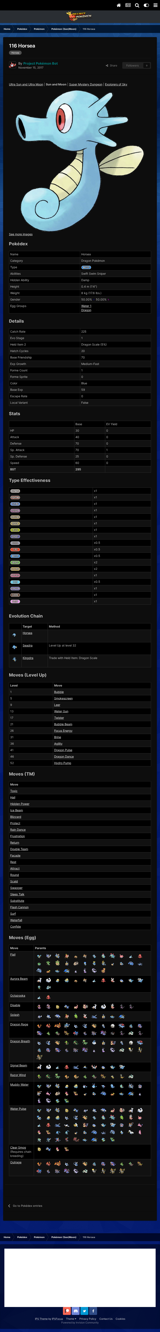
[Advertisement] (80, 1278)
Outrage (15, 1162)
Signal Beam (18, 1065)
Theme (70, 1318)
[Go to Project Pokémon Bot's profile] (12, 64)
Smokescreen (63, 698)
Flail (12, 954)
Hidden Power (19, 804)
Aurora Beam (19, 978)
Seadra (27, 645)
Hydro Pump (62, 763)
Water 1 (86, 306)
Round (14, 875)
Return (14, 842)
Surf (13, 913)
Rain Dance (18, 829)
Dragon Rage (19, 1024)
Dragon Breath (20, 1041)
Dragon (86, 310)
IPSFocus (57, 1318)
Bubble (59, 692)
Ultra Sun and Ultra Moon (26, 84)
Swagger (16, 888)
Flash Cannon (19, 907)
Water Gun (61, 711)
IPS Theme (41, 1318)
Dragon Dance (64, 756)
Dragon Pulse (63, 750)
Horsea (27, 633)
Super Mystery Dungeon (85, 84)
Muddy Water (19, 1084)
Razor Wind (18, 1075)
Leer (57, 705)
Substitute (17, 900)
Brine (57, 737)
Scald (14, 881)
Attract (15, 868)
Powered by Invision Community (80, 1322)
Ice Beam (16, 810)
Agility (58, 743)
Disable (15, 1005)
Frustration (17, 836)
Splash (14, 1014)
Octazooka (17, 995)
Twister (59, 717)
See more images (20, 234)
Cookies (120, 1318)
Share (112, 65)
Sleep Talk (17, 894)
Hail (12, 797)
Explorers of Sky (116, 84)
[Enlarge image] (80, 160)
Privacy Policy (87, 1318)
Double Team (19, 849)
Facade (15, 855)
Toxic (14, 791)
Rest (13, 862)
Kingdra (28, 658)
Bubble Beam (63, 724)
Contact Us (105, 1318)
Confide (15, 926)
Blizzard (15, 816)
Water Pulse (18, 1108)
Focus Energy (63, 730)
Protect (15, 823)
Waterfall (16, 920)
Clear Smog (18, 1147)
